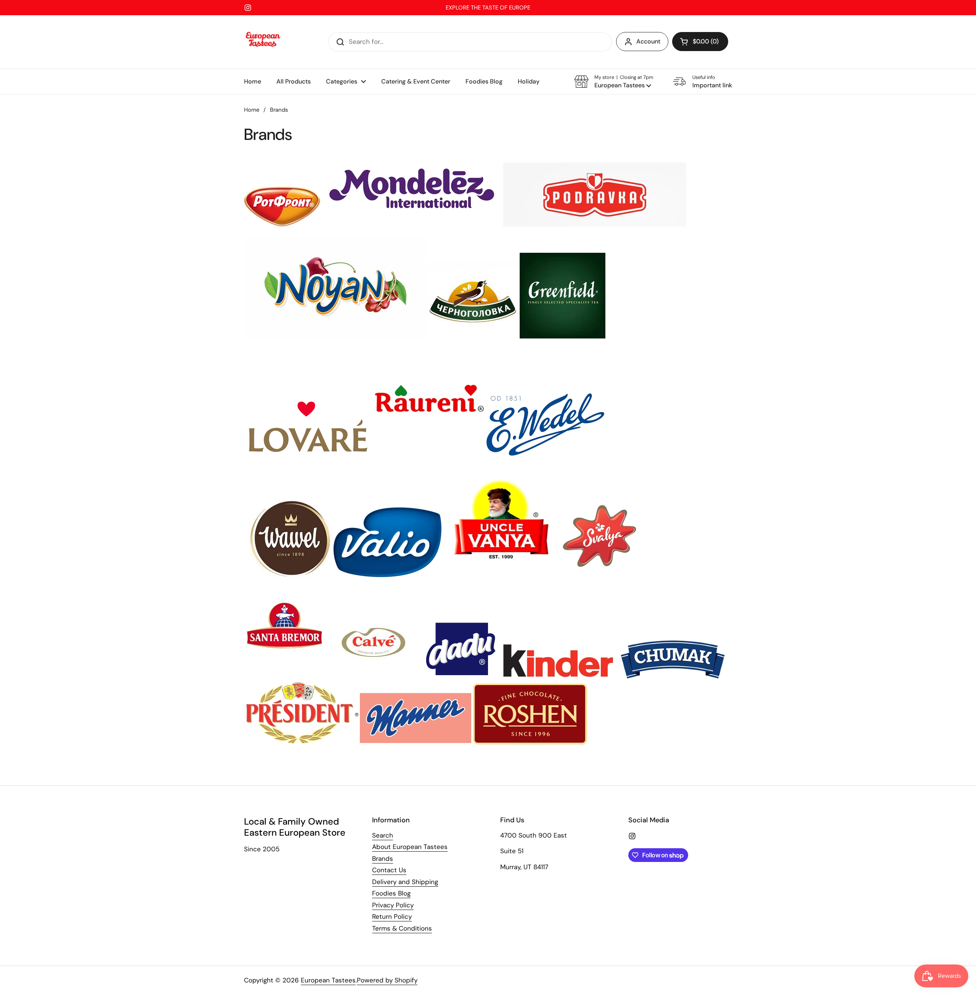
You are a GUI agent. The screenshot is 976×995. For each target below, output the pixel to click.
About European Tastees (410, 847)
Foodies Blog (391, 893)
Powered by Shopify (387, 980)
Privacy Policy (393, 905)
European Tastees (328, 980)
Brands (382, 858)
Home (251, 110)
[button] (700, 41)
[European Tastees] (263, 42)
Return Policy (392, 916)
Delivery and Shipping (405, 882)
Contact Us (389, 870)
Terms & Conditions (402, 928)
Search (382, 835)
